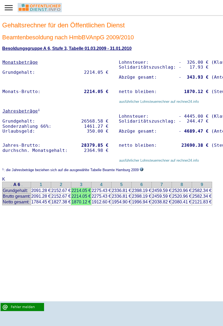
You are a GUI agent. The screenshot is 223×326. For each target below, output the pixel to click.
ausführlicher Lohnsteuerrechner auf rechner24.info (159, 102)
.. (11, 185)
